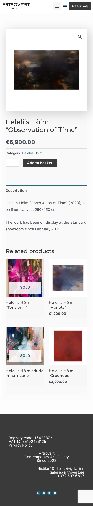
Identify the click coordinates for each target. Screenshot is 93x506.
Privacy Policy (20, 445)
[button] (57, 6)
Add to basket (40, 163)
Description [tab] (16, 190)
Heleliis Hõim (32, 153)
